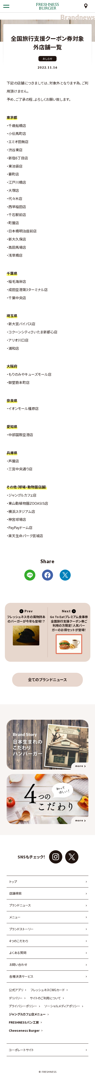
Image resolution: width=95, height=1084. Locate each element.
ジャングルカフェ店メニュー (27, 1014)
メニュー (15, 917)
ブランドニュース (20, 905)
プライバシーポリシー (23, 1006)
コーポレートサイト (21, 1050)
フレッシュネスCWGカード (47, 990)
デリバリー (16, 998)
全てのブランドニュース (47, 679)
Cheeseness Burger (24, 1030)
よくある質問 (17, 952)
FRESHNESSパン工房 (24, 1022)
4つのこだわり (18, 941)
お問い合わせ (18, 964)
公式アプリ (16, 990)
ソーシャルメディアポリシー (62, 1006)
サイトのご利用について (45, 998)
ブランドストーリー (21, 929)
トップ (13, 881)
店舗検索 (15, 893)
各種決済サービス (21, 976)
